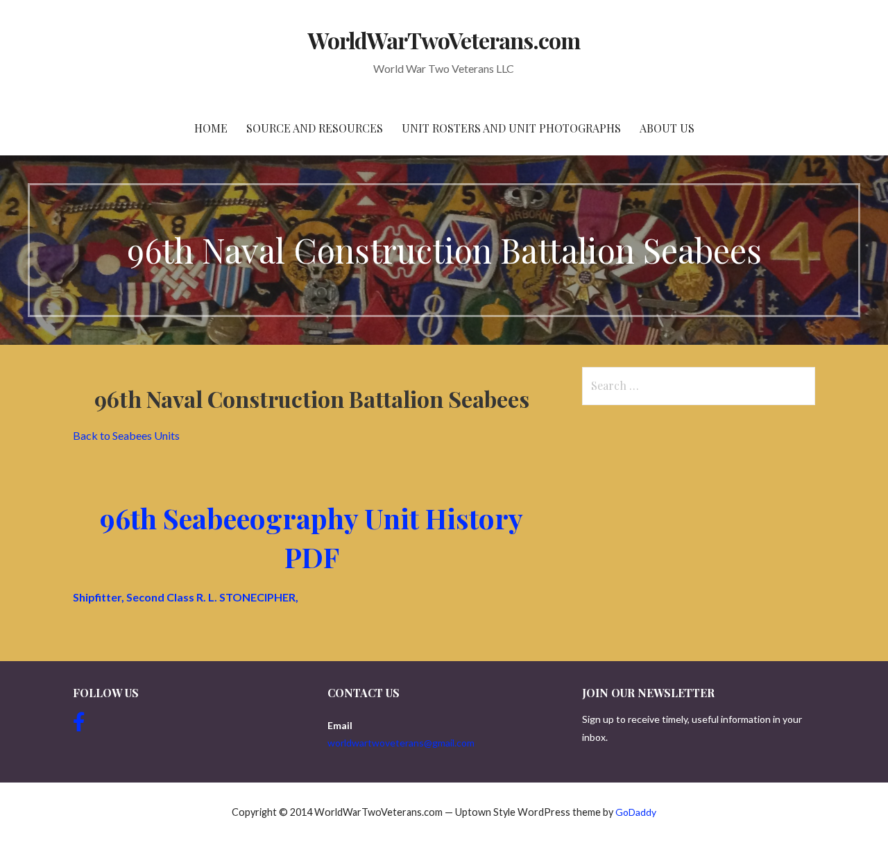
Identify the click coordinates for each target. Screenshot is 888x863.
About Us (667, 128)
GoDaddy (635, 812)
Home (211, 128)
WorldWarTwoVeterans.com (444, 40)
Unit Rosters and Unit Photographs (511, 128)
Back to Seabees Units (126, 435)
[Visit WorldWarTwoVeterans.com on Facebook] (79, 725)
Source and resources (314, 128)
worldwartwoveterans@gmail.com (401, 743)
